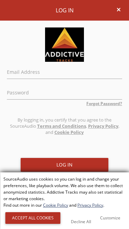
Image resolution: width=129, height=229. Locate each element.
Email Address (23, 71)
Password (18, 91)
